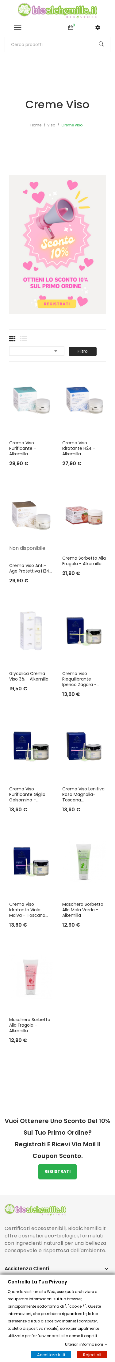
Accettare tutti (51, 1355)
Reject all (92, 1355)
